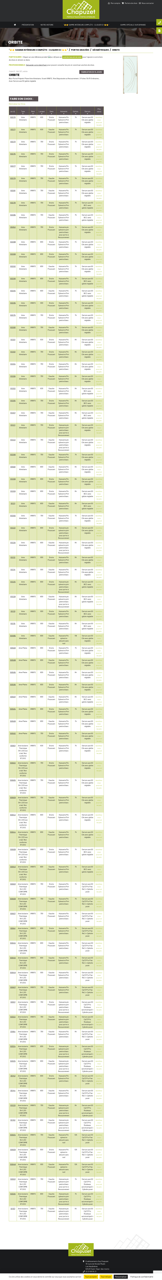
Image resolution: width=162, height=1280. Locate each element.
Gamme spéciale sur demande (133, 25)
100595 (13, 672)
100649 (13, 972)
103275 (13, 315)
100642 (13, 815)
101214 (12, 569)
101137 (13, 1208)
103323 (13, 1179)
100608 (13, 899)
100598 (13, 660)
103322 (13, 1017)
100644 (13, 832)
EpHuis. (76, 111)
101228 (13, 596)
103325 (13, 1061)
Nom (33, 111)
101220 (13, 1105)
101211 (13, 503)
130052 (13, 227)
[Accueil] (15, 24)
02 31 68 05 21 (91, 1271)
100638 (13, 849)
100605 (13, 780)
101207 (12, 413)
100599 (13, 721)
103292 (13, 266)
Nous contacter (147, 3)
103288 (13, 242)
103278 (13, 203)
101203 (12, 352)
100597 (13, 697)
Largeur (42, 111)
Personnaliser (121, 1276)
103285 (13, 215)
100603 (13, 884)
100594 (13, 709)
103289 (13, 254)
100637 (13, 913)
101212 (12, 557)
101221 (12, 425)
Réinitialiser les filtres (17, 104)
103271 (12, 129)
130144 (12, 1090)
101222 (13, 440)
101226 (13, 542)
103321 (12, 1002)
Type (23, 111)
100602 (13, 763)
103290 (13, 278)
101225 (13, 582)
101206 (13, 376)
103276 (13, 154)
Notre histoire (47, 25)
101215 (12, 623)
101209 (13, 491)
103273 (13, 142)
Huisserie (63, 111)
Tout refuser (106, 1276)
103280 (13, 454)
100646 (13, 958)
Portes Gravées (80, 49)
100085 (13, 636)
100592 (13, 733)
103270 (13, 117)
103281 (12, 190)
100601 (13, 745)
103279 (13, 178)
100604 (13, 1135)
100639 (13, 1149)
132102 (12, 1120)
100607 (13, 987)
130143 (12, 1076)
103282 (13, 516)
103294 (13, 291)
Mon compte (115, 3)
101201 (12, 339)
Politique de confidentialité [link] (141, 1276)
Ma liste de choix (130, 3)
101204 (13, 364)
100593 (13, 648)
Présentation (28, 25)
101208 (13, 479)
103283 (13, 327)
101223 (12, 528)
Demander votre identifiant (36, 65)
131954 (12, 1031)
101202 (13, 388)
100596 (13, 684)
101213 (13, 611)
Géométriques (100, 49)
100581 (13, 467)
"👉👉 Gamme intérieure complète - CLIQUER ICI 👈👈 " (86, 25)
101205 (13, 401)
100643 (13, 867)
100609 (13, 797)
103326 (13, 1194)
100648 (13, 1164)
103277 (13, 166)
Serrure (87, 111)
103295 (13, 303)
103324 (13, 1046)
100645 (13, 943)
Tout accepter (91, 1276)
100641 (12, 928)
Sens (51, 111)
